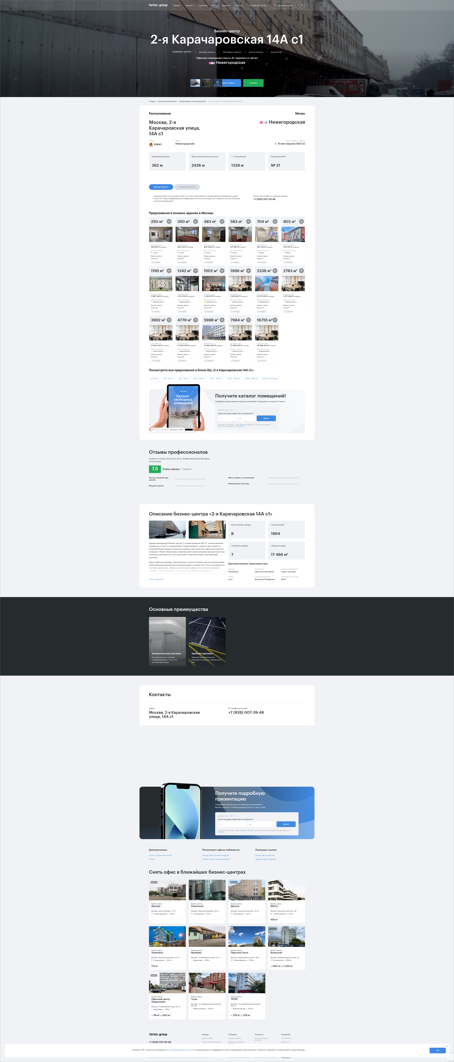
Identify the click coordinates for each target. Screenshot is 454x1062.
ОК (437, 1050)
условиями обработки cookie (182, 1050)
